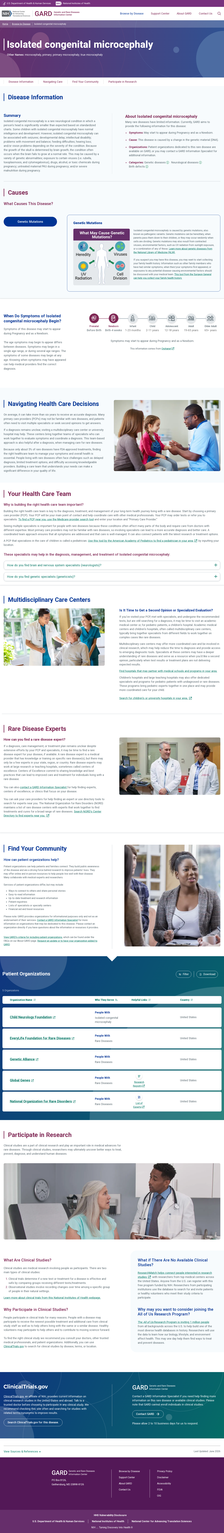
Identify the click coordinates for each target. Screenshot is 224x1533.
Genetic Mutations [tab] (30, 221)
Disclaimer (163, 1477)
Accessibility (164, 1483)
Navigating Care (52, 81)
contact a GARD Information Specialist (43, 787)
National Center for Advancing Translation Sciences (162, 1521)
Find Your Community (85, 81)
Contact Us (205, 13)
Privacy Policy (164, 1471)
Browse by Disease (132, 13)
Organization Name (21, 1000)
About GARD (184, 13)
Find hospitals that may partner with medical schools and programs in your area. (168, 671)
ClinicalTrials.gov (14, 1346)
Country (185, 1000)
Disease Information (21, 81)
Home (5, 24)
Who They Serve (105, 1000)
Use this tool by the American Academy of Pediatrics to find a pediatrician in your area (141, 540)
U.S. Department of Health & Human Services (58, 1521)
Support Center (160, 13)
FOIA (159, 1489)
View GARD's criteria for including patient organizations (33, 937)
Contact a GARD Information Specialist (57, 920)
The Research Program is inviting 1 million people (173, 1322)
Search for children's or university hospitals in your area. (153, 698)
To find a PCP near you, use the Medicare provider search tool (56, 519)
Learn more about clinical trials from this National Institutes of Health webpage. (52, 1297)
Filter (185, 974)
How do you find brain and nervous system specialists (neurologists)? (54, 565)
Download (209, 974)
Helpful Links (140, 1000)
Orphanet (166, 348)
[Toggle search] (219, 14)
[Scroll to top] (216, 1525)
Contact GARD (145, 1414)
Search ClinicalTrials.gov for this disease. (33, 1422)
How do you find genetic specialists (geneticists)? (41, 576)
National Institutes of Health (108, 1521)
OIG (159, 1495)
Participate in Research (122, 81)
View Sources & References (21, 1451)
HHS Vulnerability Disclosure (110, 1515)
